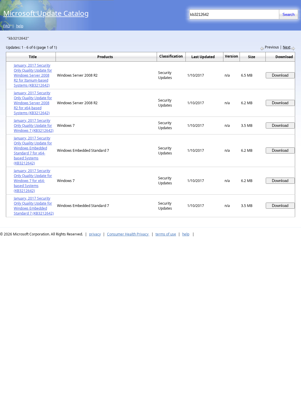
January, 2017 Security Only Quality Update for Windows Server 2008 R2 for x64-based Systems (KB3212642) (33, 102)
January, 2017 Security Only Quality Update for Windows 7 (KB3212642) (33, 125)
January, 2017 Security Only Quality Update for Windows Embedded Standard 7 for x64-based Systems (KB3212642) (33, 151)
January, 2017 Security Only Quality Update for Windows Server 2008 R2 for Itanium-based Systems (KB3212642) (33, 75)
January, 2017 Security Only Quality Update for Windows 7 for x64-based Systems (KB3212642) (33, 180)
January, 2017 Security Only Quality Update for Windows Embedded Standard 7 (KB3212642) (34, 206)
